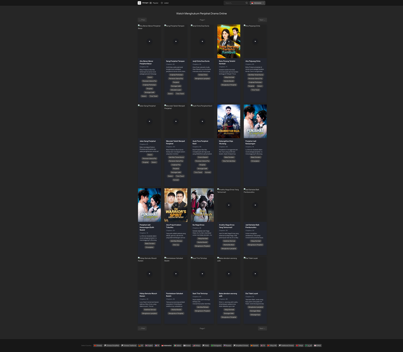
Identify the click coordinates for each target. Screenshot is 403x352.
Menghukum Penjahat (229, 85)
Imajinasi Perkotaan (149, 85)
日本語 (317, 345)
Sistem (144, 96)
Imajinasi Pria (176, 165)
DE (141, 345)
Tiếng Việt (271, 345)
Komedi (176, 180)
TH (263, 345)
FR (157, 345)
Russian (227, 345)
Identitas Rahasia (176, 241)
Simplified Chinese (241, 345)
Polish (206, 345)
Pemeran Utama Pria (149, 81)
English (148, 345)
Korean (187, 345)
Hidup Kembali (229, 77)
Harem (150, 77)
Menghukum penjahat (202, 78)
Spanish (254, 345)
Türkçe (299, 345)
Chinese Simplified (111, 345)
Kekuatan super (176, 90)
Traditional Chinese (286, 345)
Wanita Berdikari (228, 245)
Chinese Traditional (128, 345)
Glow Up (176, 245)
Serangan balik (149, 92)
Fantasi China (202, 75)
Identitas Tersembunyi (255, 75)
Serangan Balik (229, 313)
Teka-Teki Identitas (229, 161)
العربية (308, 345)
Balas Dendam (229, 157)
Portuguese (216, 345)
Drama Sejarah (203, 157)
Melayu (196, 345)
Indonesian (167, 345)
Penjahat (149, 89)
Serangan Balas (255, 311)
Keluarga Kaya (255, 315)
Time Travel (153, 96)
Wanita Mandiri (229, 81)
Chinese (98, 345)
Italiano (177, 345)
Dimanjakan (255, 161)
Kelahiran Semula (229, 241)
